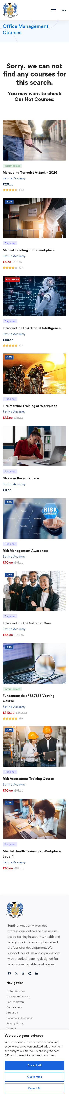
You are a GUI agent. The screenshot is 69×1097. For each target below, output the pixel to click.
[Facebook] (9, 973)
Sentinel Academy (14, 178)
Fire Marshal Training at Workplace (30, 406)
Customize (34, 1077)
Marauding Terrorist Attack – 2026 (30, 172)
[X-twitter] (16, 973)
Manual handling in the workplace (29, 250)
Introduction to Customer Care (27, 623)
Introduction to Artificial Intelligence (32, 328)
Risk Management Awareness (25, 551)
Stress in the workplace (21, 478)
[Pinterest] (30, 973)
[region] (34, 1063)
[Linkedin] (37, 973)
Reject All (34, 1088)
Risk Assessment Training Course (28, 779)
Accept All (34, 1065)
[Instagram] (23, 973)
